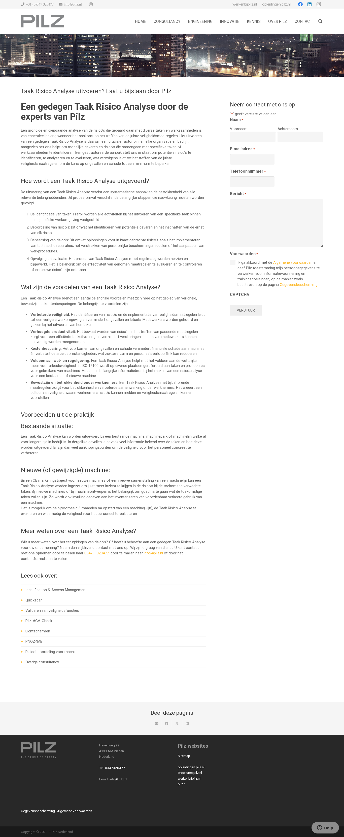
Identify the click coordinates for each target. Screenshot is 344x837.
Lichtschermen (37, 631)
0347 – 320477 (96, 553)
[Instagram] (91, 4)
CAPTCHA (239, 294)
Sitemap (184, 756)
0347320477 (115, 768)
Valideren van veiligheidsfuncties (52, 610)
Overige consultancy (42, 662)
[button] (320, 21)
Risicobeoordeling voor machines (53, 652)
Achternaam (288, 129)
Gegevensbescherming (299, 284)
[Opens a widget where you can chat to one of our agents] (325, 828)
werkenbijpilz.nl (189, 778)
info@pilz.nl (153, 553)
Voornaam (239, 129)
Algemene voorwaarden (293, 262)
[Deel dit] (167, 723)
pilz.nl (182, 784)
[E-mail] (157, 723)
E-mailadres (242, 148)
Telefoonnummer (248, 171)
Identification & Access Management (56, 590)
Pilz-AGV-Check (38, 621)
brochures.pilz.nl (190, 773)
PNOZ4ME (33, 641)
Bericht (238, 193)
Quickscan (34, 600)
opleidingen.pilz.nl (191, 767)
